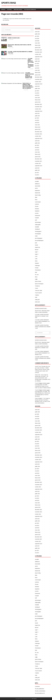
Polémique (37, 265)
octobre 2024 (38, 81)
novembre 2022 (38, 134)
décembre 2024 (38, 77)
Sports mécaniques (39, 283)
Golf (36, 220)
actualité (37, 181)
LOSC (36, 256)
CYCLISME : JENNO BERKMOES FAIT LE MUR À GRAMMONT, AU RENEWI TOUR (31, 63)
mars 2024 (37, 97)
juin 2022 (37, 145)
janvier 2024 (37, 102)
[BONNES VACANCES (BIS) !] (4, 40)
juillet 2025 (37, 61)
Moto (36, 261)
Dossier (36, 206)
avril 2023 (37, 122)
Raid (36, 272)
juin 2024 (37, 90)
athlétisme (37, 183)
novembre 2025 (38, 52)
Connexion (37, 686)
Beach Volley (38, 195)
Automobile (37, 186)
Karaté (36, 245)
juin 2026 (37, 36)
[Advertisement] (43, 19)
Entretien (37, 208)
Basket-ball (37, 192)
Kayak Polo (37, 247)
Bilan (36, 197)
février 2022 (37, 154)
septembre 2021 (38, 165)
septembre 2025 (38, 56)
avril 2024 (37, 95)
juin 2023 (37, 118)
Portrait (36, 267)
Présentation (38, 270)
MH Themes (34, 698)
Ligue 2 (36, 254)
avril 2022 (37, 149)
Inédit (36, 236)
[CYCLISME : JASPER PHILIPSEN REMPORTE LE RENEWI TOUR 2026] (4, 54)
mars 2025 (37, 70)
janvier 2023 (37, 129)
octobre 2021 (38, 163)
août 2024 (37, 86)
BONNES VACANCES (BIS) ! (14, 38)
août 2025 (37, 59)
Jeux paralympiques (39, 240)
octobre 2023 (38, 109)
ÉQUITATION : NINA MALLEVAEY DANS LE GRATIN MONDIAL (19, 45)
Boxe (36, 199)
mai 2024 (37, 93)
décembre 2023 (38, 104)
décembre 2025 (38, 49)
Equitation (37, 211)
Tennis (36, 288)
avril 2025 (37, 68)
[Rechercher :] (17, 30)
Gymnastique (38, 222)
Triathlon (37, 295)
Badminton (37, 190)
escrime (36, 213)
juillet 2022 (37, 143)
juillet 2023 (37, 115)
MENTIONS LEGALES (18, 9)
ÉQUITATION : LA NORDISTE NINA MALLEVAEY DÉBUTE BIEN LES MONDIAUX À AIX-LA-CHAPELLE (28, 86)
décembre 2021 (38, 159)
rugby (36, 279)
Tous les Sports (38, 292)
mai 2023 (37, 120)
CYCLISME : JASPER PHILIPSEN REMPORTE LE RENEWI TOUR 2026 (20, 52)
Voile (36, 297)
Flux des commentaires (40, 691)
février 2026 (37, 45)
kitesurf (36, 249)
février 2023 (37, 127)
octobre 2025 (38, 54)
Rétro (36, 277)
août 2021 (37, 168)
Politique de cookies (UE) (30, 9)
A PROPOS (3, 9)
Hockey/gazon (38, 231)
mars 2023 (37, 124)
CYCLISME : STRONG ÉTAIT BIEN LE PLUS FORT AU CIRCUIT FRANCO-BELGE (42, 386)
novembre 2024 (38, 79)
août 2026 (37, 31)
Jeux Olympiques (38, 238)
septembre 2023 (38, 111)
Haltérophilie (37, 224)
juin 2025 (37, 63)
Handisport (37, 229)
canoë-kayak (38, 202)
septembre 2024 (38, 84)
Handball (37, 227)
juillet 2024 (37, 88)
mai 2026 (37, 38)
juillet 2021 (37, 170)
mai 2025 (37, 65)
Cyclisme (37, 204)
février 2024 (37, 99)
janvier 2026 (37, 47)
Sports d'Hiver (38, 281)
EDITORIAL (9, 9)
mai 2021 (37, 174)
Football (37, 217)
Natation (37, 263)
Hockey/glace (38, 233)
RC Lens (37, 274)
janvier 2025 (37, 74)
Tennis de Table (38, 290)
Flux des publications (39, 688)
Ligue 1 (36, 251)
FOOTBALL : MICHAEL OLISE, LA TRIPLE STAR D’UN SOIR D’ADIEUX (42, 401)
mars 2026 (37, 43)
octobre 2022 (38, 136)
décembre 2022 (38, 131)
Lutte (36, 258)
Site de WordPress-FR (40, 693)
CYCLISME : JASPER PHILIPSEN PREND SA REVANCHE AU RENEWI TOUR (29, 75)
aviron (36, 188)
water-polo (37, 301)
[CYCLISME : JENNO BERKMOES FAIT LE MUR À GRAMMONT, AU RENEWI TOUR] (14, 58)
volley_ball (37, 299)
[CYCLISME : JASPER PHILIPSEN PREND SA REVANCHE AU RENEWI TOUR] (12, 73)
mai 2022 (37, 147)
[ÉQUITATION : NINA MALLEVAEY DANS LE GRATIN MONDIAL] (4, 47)
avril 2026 (37, 40)
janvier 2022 (37, 156)
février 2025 (37, 72)
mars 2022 (37, 152)
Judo (36, 242)
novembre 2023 (38, 106)
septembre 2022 (38, 138)
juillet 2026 (37, 34)
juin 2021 (37, 172)
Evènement (37, 215)
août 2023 (37, 113)
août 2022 (37, 140)
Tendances (37, 286)
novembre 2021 (38, 161)
